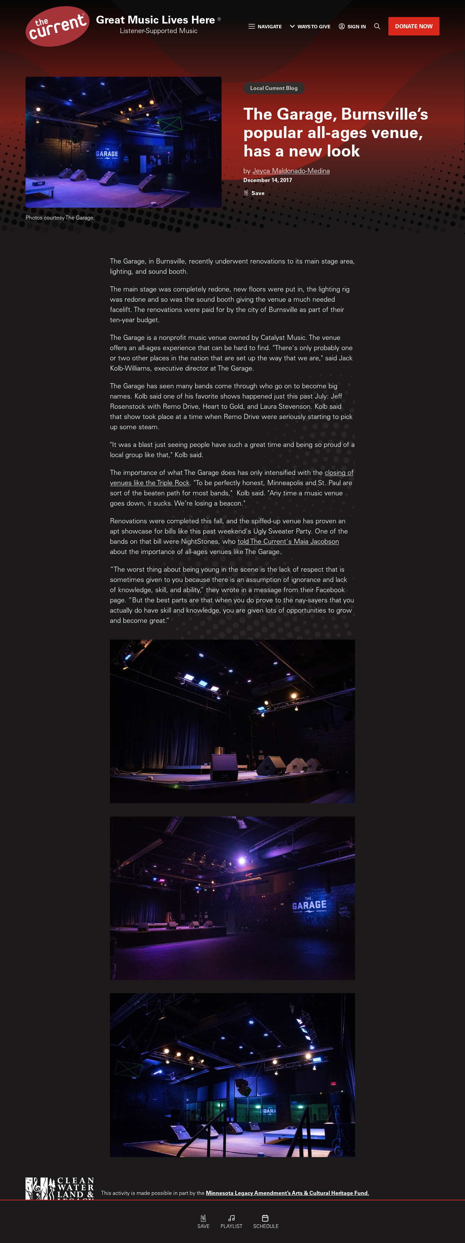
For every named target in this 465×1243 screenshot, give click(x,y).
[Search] (377, 26)
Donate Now (414, 26)
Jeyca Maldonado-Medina (291, 171)
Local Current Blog (274, 87)
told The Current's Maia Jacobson (288, 542)
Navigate (270, 26)
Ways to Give (314, 26)
